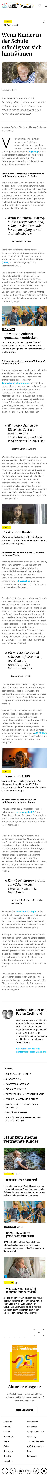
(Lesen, (5, 262)
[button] (44, 21)
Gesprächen (24, 581)
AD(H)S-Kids (40, 733)
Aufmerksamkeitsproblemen (16, 383)
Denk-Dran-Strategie (26, 911)
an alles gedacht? (25, 812)
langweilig (33, 151)
